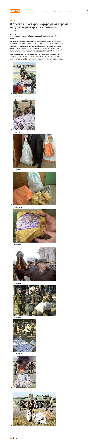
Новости (33, 11)
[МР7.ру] (15, 11)
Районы (69, 11)
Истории (44, 11)
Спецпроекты (57, 11)
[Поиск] (87, 11)
